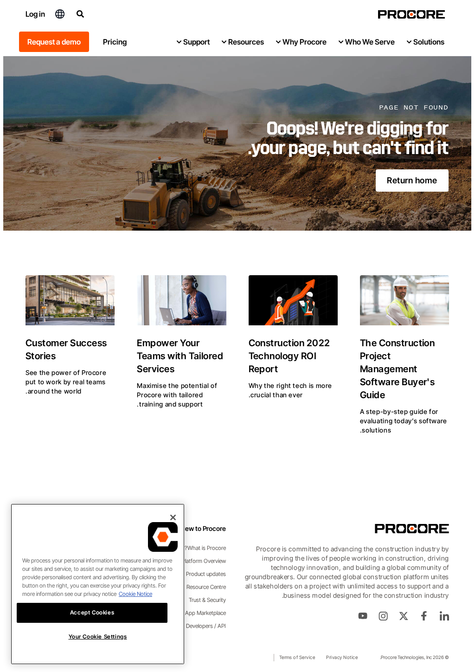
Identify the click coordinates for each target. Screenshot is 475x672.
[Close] (170, 517)
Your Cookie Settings (94, 636)
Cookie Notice (132, 593)
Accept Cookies (89, 612)
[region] (94, 584)
